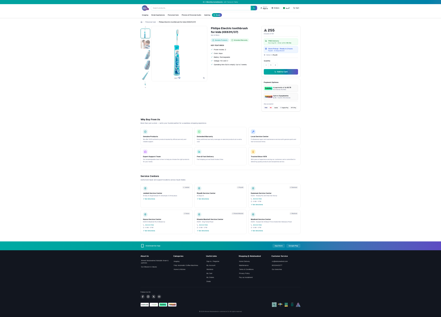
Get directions (150, 199)
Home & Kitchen (179, 269)
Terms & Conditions (246, 269)
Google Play (293, 246)
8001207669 (257, 199)
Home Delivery (244, 261)
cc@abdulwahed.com (280, 261)
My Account (210, 265)
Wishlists (209, 269)
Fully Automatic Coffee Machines (186, 265)
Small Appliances (158, 15)
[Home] (141, 22)
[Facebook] (143, 297)
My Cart (209, 273)
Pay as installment (246, 277)
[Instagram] (148, 297)
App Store (279, 246)
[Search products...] (254, 8)
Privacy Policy (244, 273)
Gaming (207, 15)
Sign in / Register (212, 261)
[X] (154, 297)
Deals (218, 15)
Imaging (145, 15)
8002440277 (277, 265)
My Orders (210, 277)
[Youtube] (159, 297)
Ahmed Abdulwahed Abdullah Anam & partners (154, 262)
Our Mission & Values (149, 267)
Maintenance (244, 265)
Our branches (277, 269)
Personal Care (173, 15)
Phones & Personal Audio (191, 15)
